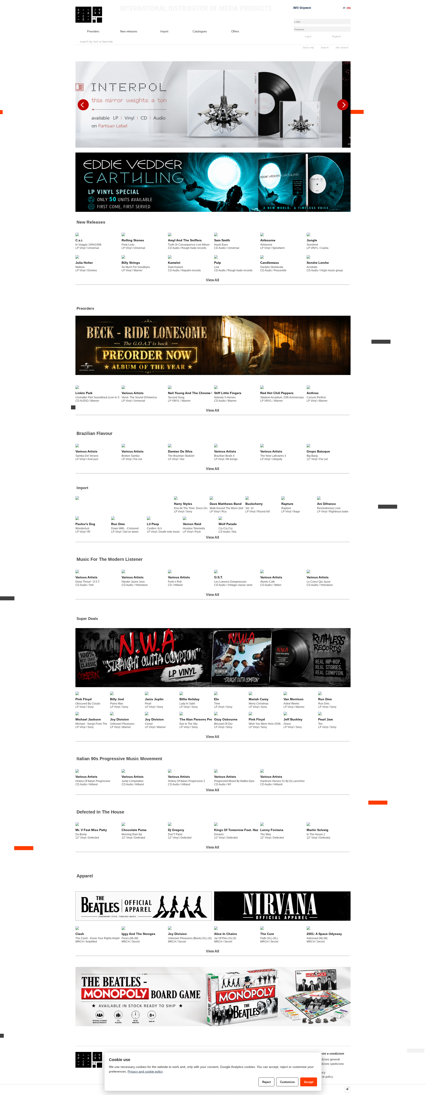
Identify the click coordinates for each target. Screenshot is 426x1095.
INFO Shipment (302, 8)
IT (344, 8)
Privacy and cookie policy (145, 1071)
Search (325, 47)
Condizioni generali (328, 1059)
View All (212, 280)
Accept (308, 1082)
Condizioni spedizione (330, 1063)
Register (336, 36)
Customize (287, 1082)
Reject (266, 1082)
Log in (308, 36)
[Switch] (348, 1089)
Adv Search (342, 47)
